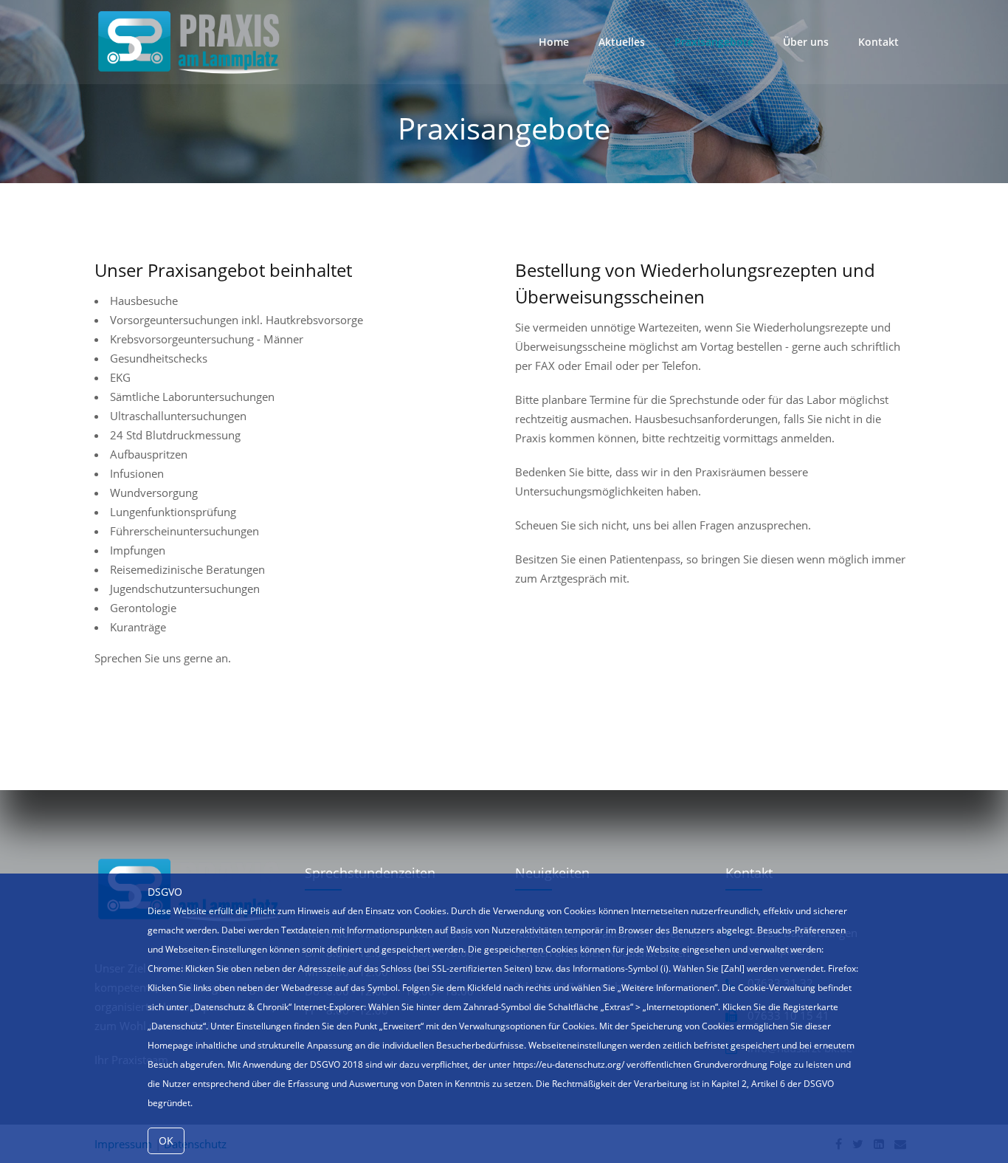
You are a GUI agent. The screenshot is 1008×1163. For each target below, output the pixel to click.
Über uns (806, 42)
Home (554, 42)
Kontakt (878, 42)
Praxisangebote (713, 42)
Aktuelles (621, 42)
